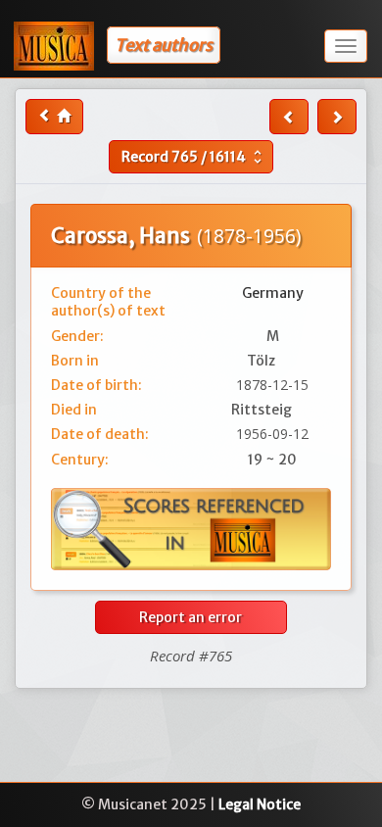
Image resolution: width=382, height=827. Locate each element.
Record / (193, 157)
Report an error (190, 617)
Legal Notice (259, 804)
